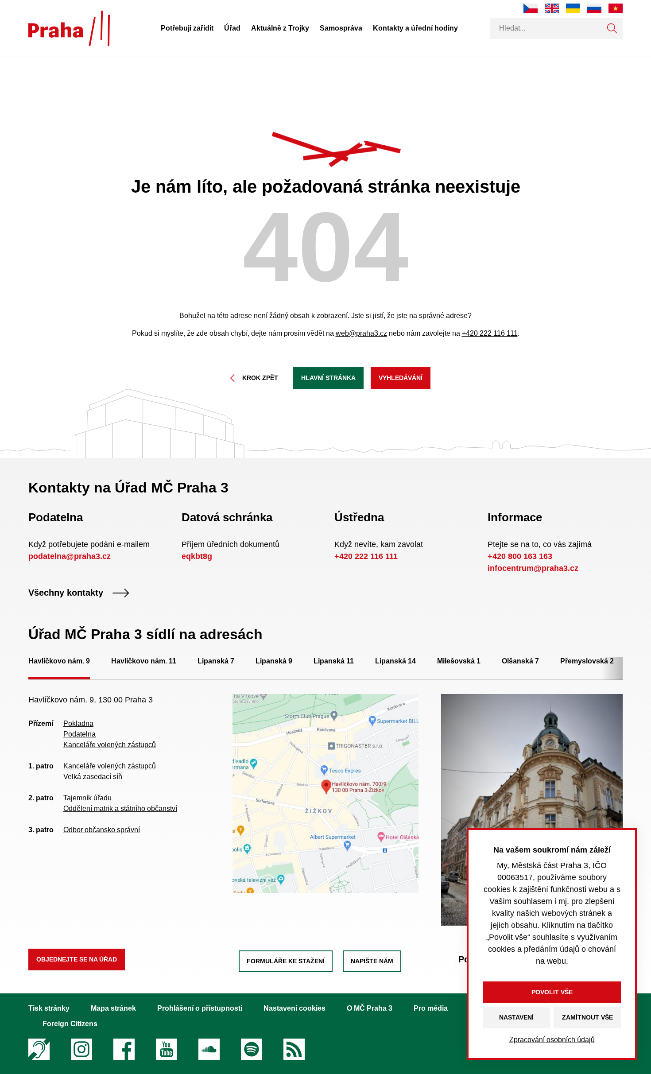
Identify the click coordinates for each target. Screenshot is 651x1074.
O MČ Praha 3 (369, 1008)
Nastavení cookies (295, 1008)
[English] (552, 8)
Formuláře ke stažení (286, 961)
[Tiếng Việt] (615, 8)
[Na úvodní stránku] (69, 28)
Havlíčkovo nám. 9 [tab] (59, 661)
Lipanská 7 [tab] (216, 661)
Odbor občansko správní (101, 830)
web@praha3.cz (361, 333)
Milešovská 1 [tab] (458, 661)
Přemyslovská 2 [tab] (587, 661)
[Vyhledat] (612, 28)
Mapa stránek (113, 1008)
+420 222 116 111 (490, 333)
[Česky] (530, 8)
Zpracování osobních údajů (552, 1039)
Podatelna (79, 734)
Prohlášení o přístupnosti (199, 1008)
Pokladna (78, 723)
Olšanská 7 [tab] (520, 661)
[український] (573, 8)
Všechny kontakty (65, 593)
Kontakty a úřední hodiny (415, 28)
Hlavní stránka (328, 377)
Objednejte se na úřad (76, 959)
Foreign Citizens (70, 1023)
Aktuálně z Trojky (280, 28)
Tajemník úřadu (87, 798)
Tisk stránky (49, 1008)
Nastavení (516, 1017)
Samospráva (341, 28)
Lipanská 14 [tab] (395, 661)
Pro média (431, 1008)
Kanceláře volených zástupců (109, 744)
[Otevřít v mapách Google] (325, 793)
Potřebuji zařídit (187, 28)
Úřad (232, 28)
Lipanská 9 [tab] (274, 661)
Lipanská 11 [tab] (334, 661)
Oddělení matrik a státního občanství (120, 808)
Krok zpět (260, 377)
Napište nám (372, 961)
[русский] (594, 8)
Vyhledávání (400, 377)
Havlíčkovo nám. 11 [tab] (143, 661)
